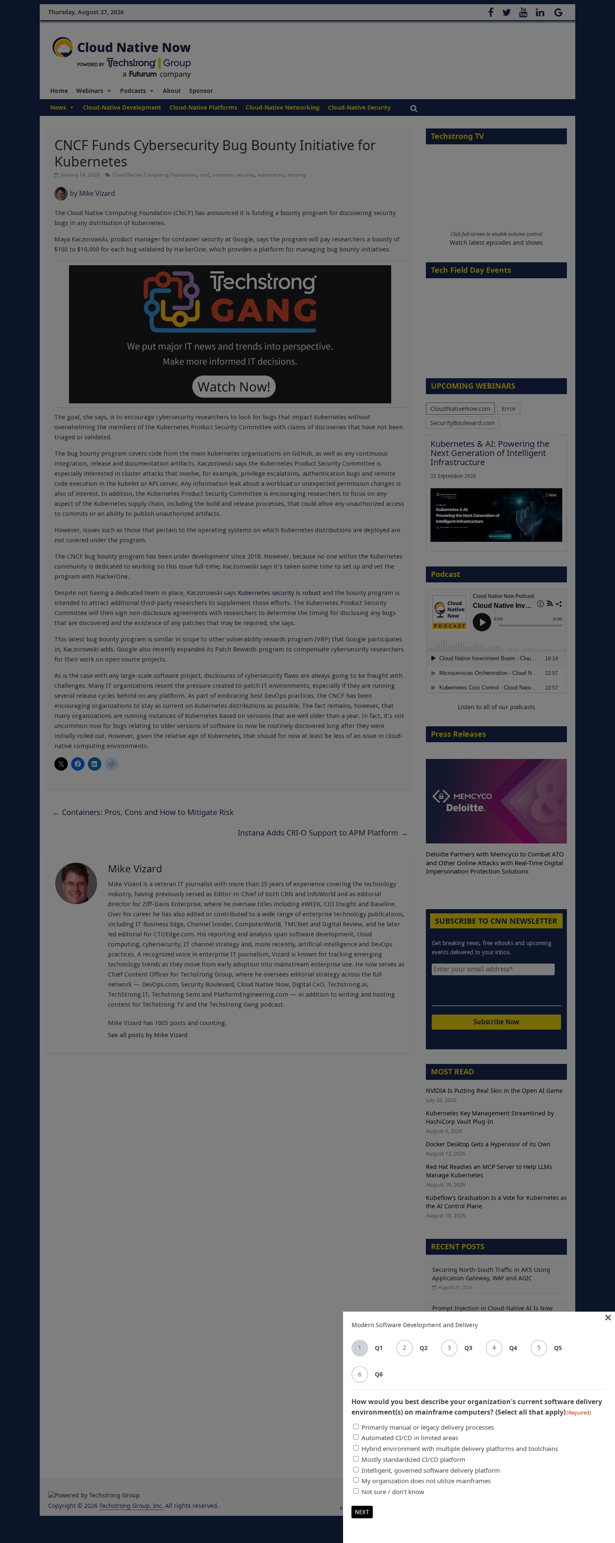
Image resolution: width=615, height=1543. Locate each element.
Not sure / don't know (392, 1491)
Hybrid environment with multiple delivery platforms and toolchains (459, 1448)
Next (362, 1512)
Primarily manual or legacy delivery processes (427, 1427)
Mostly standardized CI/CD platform (413, 1459)
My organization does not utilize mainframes (426, 1480)
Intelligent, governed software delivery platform (430, 1470)
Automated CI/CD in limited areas (409, 1437)
